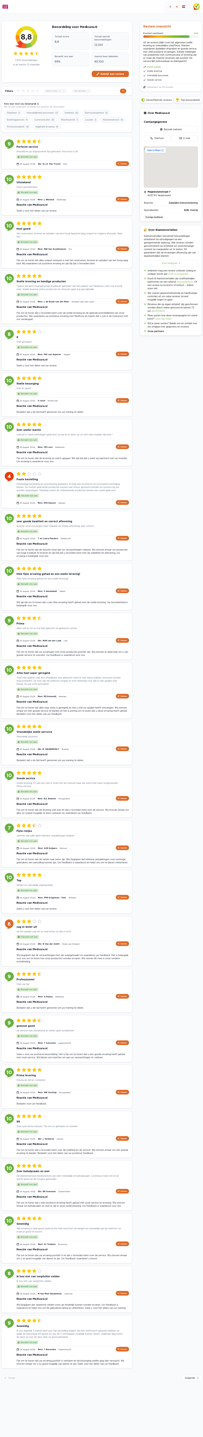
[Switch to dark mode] (176, 6)
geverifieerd (158, 311)
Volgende (190, 1378)
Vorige (11, 1378)
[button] (171, 330)
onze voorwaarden (178, 274)
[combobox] (55, 91)
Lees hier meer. (163, 319)
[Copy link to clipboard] (170, 6)
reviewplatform (185, 282)
